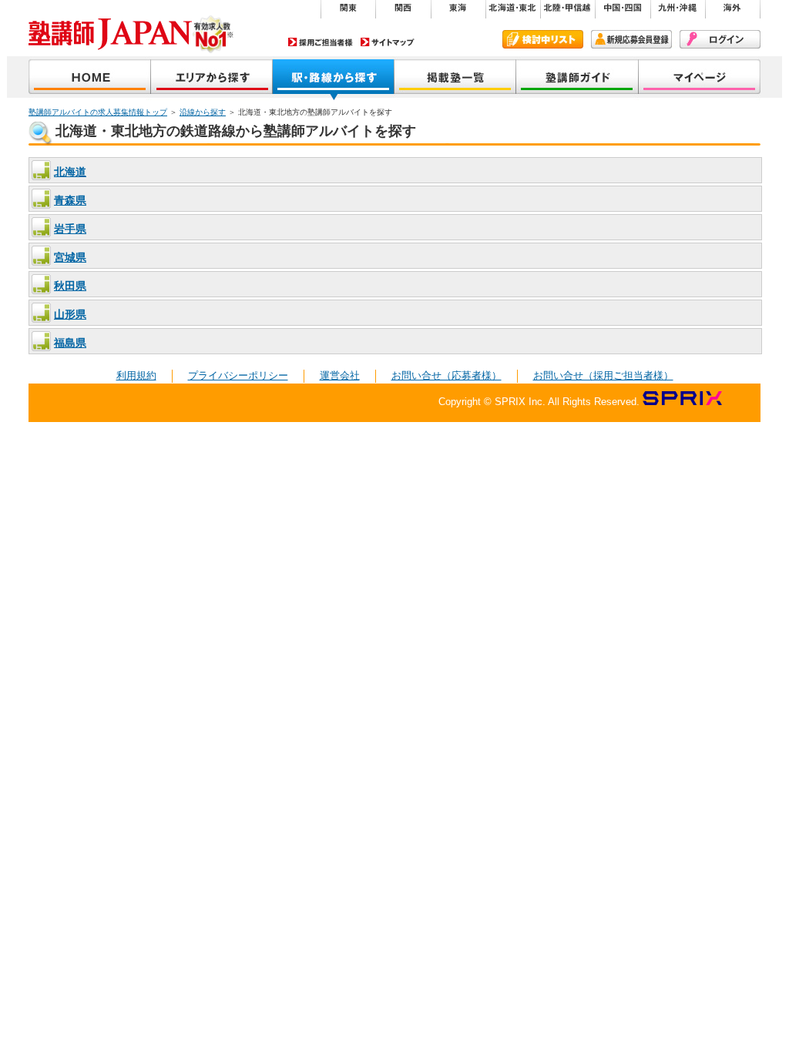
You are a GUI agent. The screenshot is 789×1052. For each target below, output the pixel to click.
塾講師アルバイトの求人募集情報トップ (98, 112)
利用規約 (136, 375)
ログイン (720, 39)
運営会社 (340, 375)
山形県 (70, 314)
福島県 (70, 343)
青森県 (70, 200)
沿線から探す (333, 78)
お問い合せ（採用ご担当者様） (603, 375)
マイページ (699, 78)
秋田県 (70, 286)
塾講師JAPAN (90, 78)
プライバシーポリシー (238, 375)
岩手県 (70, 229)
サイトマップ (388, 42)
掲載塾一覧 (455, 78)
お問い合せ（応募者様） (446, 375)
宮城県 (70, 257)
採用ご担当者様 (320, 42)
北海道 (70, 172)
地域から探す (212, 78)
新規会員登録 (631, 39)
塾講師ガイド (577, 78)
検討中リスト (542, 39)
